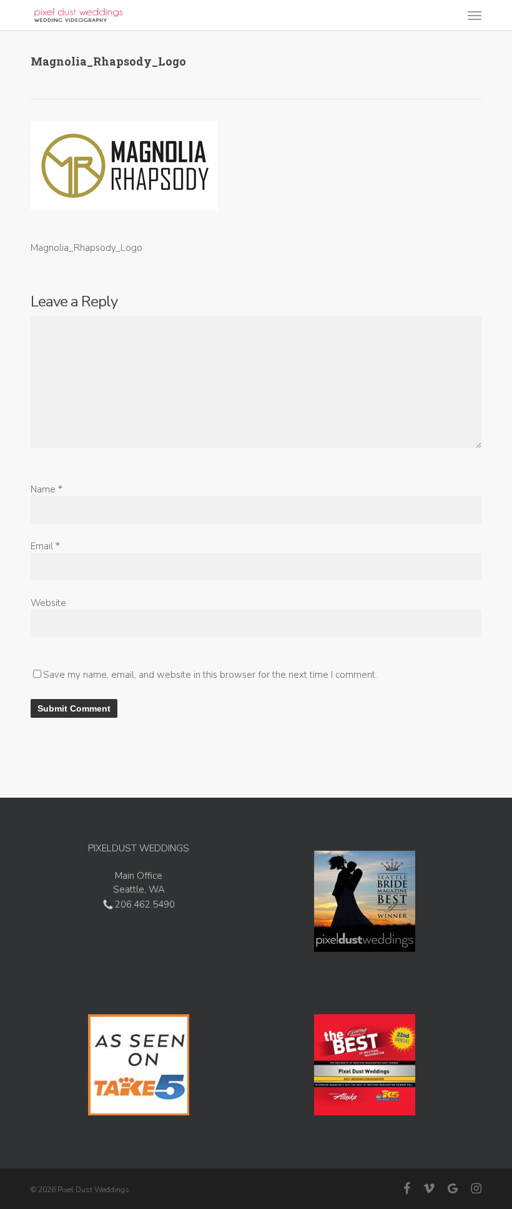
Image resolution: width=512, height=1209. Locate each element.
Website (48, 603)
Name (46, 489)
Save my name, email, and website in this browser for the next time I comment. (210, 674)
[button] (474, 15)
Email (45, 546)
